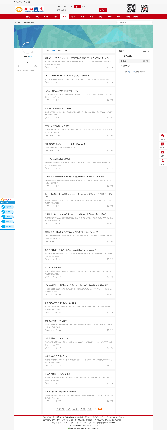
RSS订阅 (114, 417)
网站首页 (46, 417)
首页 (19, 23)
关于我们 (87, 417)
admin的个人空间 (28, 23)
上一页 (75, 409)
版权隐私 (80, 417)
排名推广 (101, 417)
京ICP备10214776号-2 (94, 425)
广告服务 (108, 417)
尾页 (89, 409)
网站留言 (121, 417)
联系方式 (58, 417)
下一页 (82, 409)
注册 (133, 72)
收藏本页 (19, 2)
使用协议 (66, 417)
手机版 (28, 2)
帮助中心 (51, 417)
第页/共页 (60, 409)
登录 (128, 72)
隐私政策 (73, 417)
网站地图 (95, 417)
